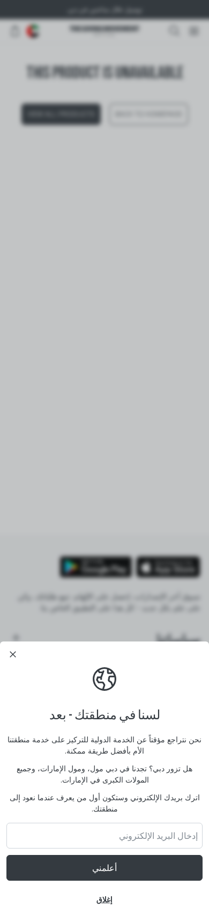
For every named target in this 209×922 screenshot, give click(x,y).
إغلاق (104, 899)
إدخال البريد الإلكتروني (158, 835)
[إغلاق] (12, 654)
